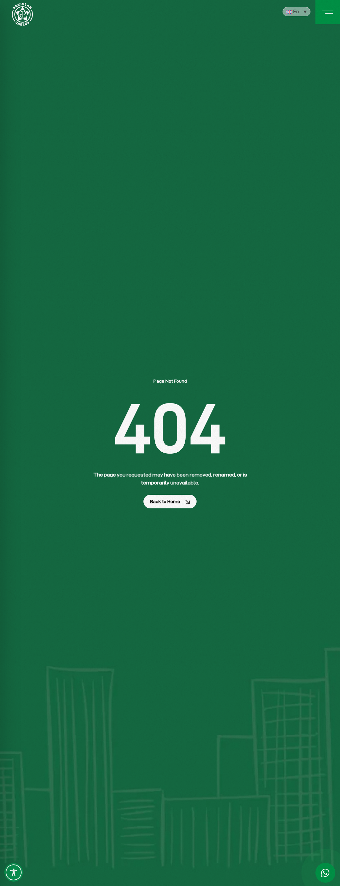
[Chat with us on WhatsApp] (325, 873)
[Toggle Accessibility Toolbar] (13, 872)
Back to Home (165, 501)
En (295, 11)
